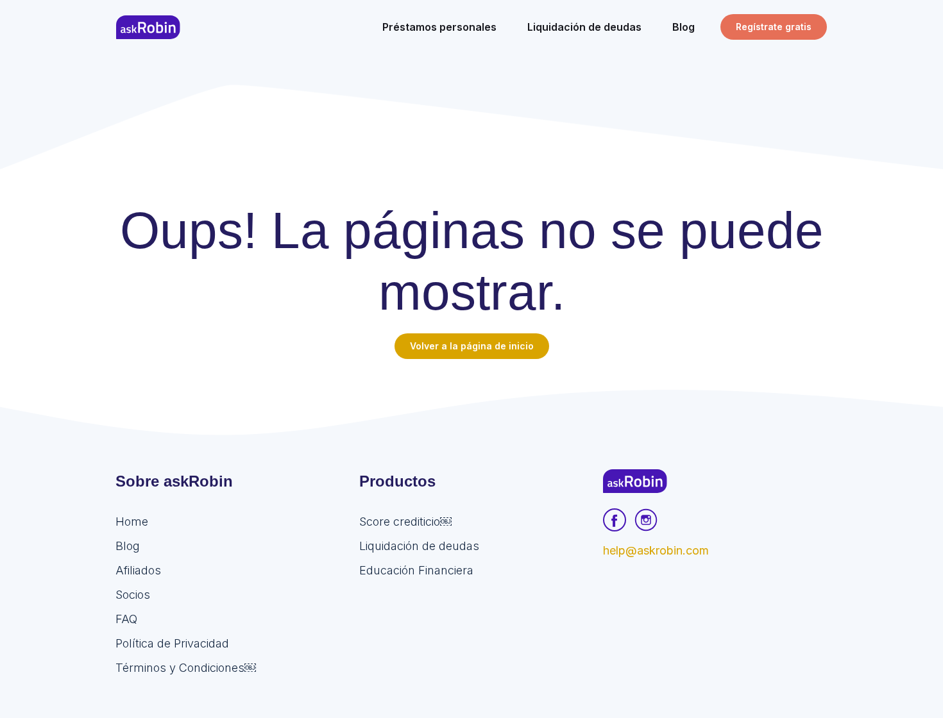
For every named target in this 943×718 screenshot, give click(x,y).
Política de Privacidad (172, 643)
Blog (127, 546)
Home (131, 521)
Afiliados (138, 570)
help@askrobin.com (656, 550)
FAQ (126, 619)
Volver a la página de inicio (472, 345)
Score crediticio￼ (405, 521)
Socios (132, 594)
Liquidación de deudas (419, 546)
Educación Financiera (416, 570)
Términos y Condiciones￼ (185, 667)
